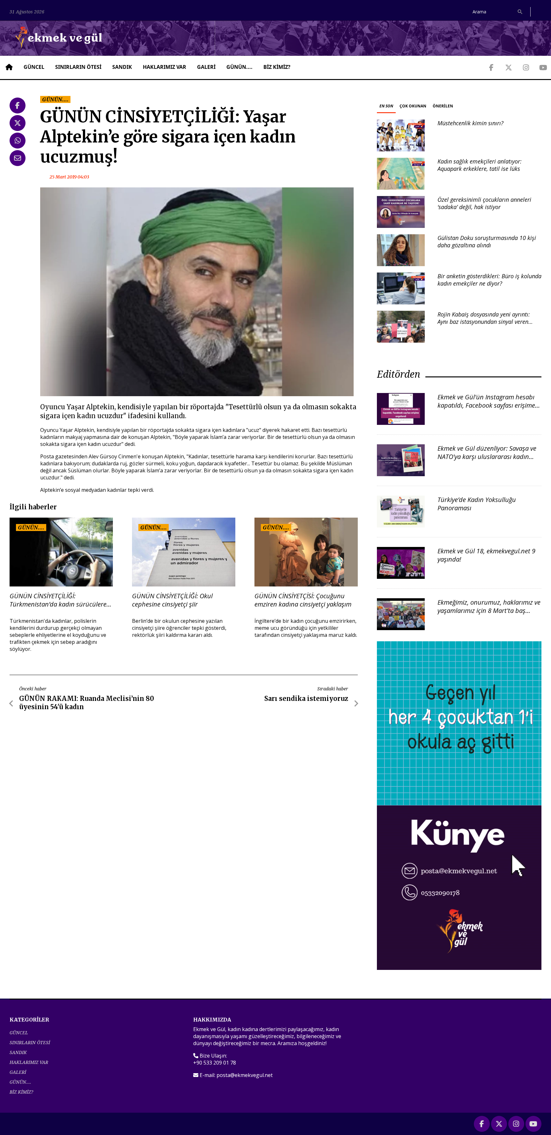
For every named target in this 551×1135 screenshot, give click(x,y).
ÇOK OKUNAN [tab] (413, 106)
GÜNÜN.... (239, 66)
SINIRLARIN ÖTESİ (78, 66)
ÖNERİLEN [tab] (443, 106)
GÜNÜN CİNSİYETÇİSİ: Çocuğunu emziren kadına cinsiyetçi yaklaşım (302, 600)
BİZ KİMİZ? (276, 66)
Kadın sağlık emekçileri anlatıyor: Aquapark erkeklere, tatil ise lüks (479, 164)
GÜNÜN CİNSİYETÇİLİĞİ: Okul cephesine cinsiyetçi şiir (172, 600)
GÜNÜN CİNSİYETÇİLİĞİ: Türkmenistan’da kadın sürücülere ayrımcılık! (58, 600)
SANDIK (122, 66)
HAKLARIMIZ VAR (164, 66)
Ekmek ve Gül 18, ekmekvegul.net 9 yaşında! (486, 555)
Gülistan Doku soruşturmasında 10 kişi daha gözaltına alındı (486, 241)
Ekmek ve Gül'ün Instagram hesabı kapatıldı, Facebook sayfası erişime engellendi (486, 405)
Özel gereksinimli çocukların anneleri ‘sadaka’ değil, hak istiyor (484, 203)
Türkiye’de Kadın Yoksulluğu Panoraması (476, 503)
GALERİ (206, 66)
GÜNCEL (34, 66)
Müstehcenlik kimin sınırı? (470, 123)
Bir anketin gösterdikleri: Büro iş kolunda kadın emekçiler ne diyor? (489, 279)
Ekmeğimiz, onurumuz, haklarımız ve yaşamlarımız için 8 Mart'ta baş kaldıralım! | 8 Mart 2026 (488, 610)
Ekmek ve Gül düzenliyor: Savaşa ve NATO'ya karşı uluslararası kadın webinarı (486, 456)
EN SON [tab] (386, 106)
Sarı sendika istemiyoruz (306, 698)
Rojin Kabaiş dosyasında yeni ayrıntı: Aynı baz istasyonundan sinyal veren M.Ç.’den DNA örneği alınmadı (483, 321)
